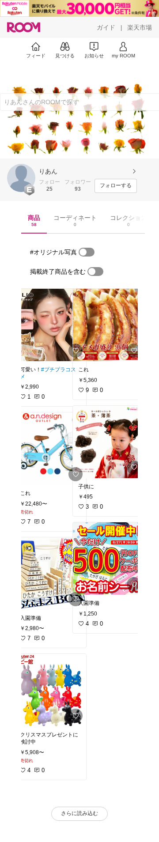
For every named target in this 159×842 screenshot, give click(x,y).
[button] (21, 178)
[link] (50, 325)
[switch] (87, 252)
